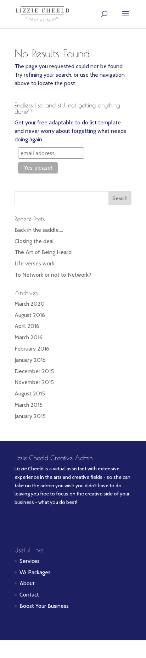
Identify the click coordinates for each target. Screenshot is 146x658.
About (27, 583)
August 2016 (30, 315)
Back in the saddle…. (39, 230)
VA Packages (35, 572)
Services (29, 561)
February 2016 (32, 348)
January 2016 (30, 360)
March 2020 (30, 303)
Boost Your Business (44, 606)
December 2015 (34, 371)
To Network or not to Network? (53, 274)
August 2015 (30, 393)
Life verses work (34, 263)
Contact (29, 594)
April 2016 (27, 326)
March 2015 (29, 404)
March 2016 (29, 337)
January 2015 (30, 416)
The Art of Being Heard (43, 252)
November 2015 (34, 382)
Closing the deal (34, 241)
